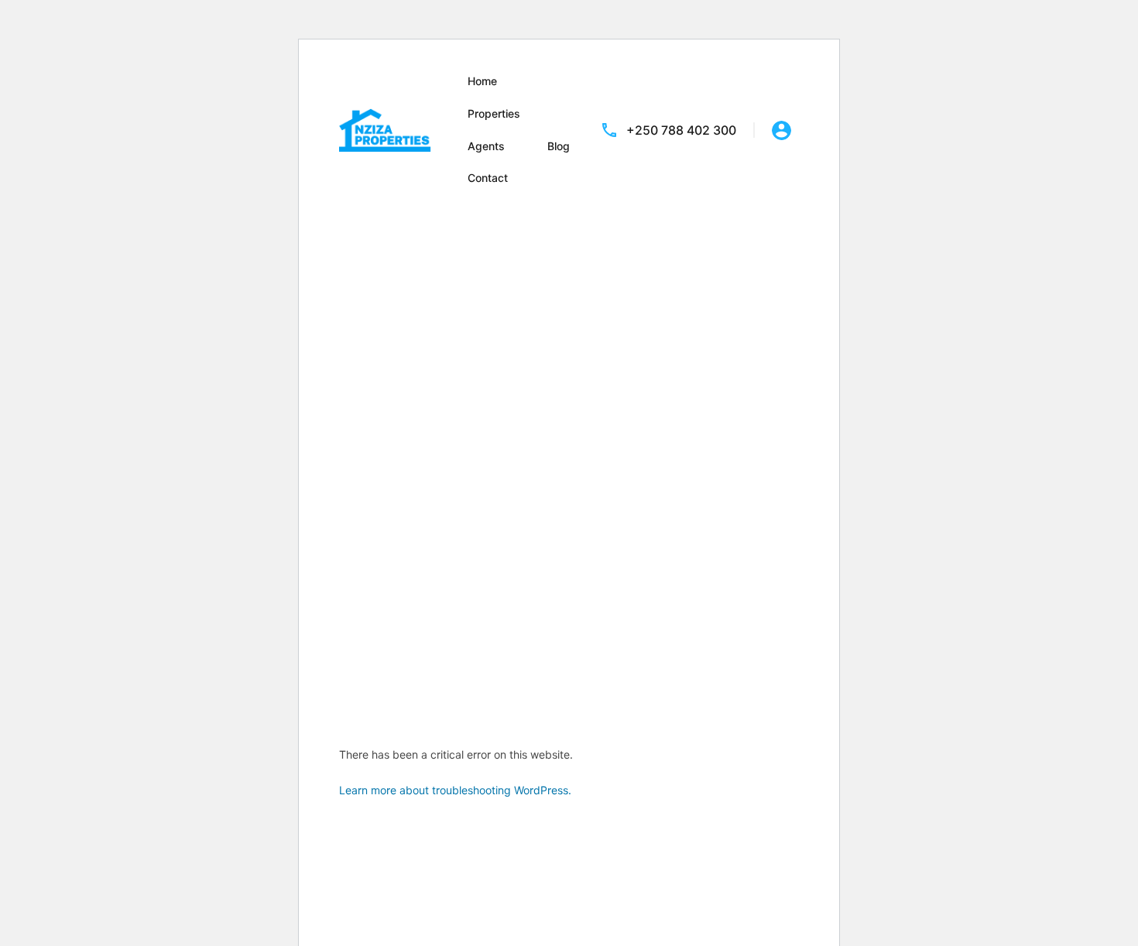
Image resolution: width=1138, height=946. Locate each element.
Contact (488, 177)
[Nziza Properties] (385, 128)
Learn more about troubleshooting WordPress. (455, 790)
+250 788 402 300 (681, 130)
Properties (494, 113)
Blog (558, 146)
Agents (486, 146)
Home (482, 80)
